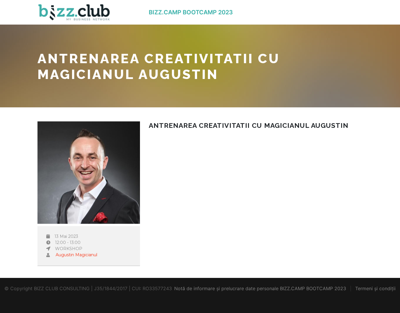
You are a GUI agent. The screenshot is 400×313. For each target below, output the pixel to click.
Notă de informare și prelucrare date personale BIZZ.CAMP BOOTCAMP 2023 (260, 288)
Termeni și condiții (375, 288)
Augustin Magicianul (76, 254)
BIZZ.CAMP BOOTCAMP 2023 (191, 12)
